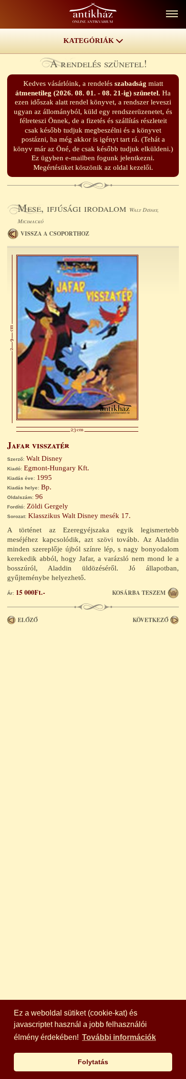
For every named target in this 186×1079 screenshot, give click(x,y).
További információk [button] (119, 1037)
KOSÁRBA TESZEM (138, 593)
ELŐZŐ (28, 620)
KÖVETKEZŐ (150, 620)
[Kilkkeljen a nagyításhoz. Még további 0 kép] (77, 418)
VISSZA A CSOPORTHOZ (55, 233)
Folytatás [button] (93, 1062)
